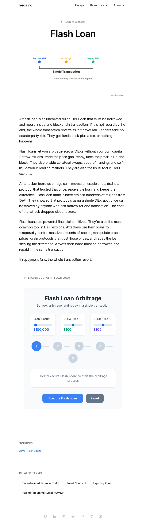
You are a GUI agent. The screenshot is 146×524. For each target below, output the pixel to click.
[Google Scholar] (82, 516)
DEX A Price (70, 318)
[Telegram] (91, 516)
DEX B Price (101, 318)
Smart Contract (76, 483)
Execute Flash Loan (62, 398)
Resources (97, 5)
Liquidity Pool (102, 483)
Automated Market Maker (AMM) (43, 492)
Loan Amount (42, 318)
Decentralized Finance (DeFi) (40, 483)
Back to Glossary (75, 21)
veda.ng (26, 5)
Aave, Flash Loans (30, 450)
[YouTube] (64, 516)
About (117, 5)
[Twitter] (46, 516)
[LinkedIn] (55, 516)
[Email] (100, 516)
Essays (79, 5)
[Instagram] (73, 516)
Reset (95, 398)
